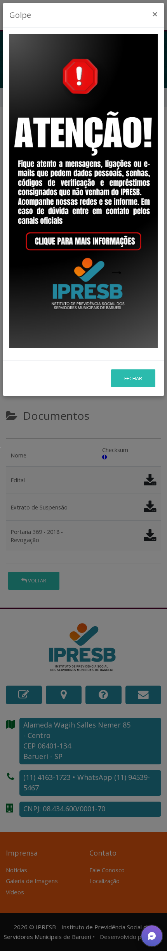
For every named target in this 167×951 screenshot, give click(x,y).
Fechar (133, 378)
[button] (152, 936)
